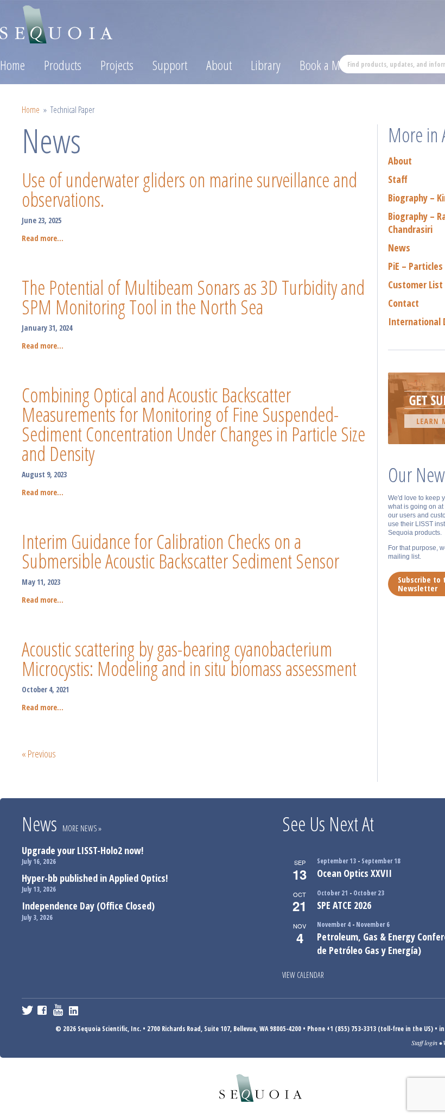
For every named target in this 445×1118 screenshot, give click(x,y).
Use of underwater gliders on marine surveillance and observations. (189, 190)
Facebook (43, 1010)
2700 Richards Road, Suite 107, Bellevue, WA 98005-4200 (224, 1028)
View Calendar (303, 975)
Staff (398, 179)
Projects (117, 65)
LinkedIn (74, 1010)
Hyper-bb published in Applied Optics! (95, 878)
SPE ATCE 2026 (344, 905)
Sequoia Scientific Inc (56, 22)
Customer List (415, 284)
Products (62, 65)
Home (12, 65)
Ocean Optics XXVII (354, 873)
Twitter (27, 1010)
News (399, 247)
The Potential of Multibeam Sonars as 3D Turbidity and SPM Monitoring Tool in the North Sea (193, 297)
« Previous (39, 753)
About (219, 65)
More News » (81, 828)
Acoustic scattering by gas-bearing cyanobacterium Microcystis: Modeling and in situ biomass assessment (189, 659)
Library (266, 65)
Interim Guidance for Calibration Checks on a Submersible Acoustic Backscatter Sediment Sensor (180, 551)
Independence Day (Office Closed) (88, 905)
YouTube (59, 1010)
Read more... (42, 238)
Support (169, 65)
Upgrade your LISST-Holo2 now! (82, 850)
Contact (403, 302)
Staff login (424, 1042)
